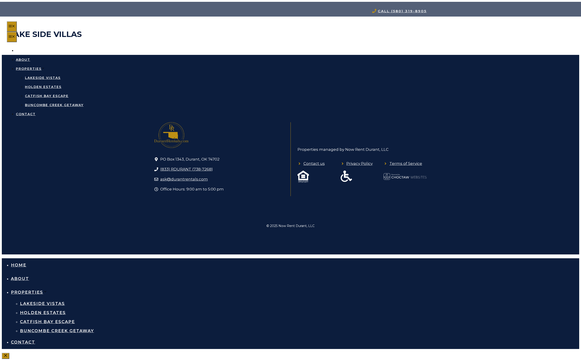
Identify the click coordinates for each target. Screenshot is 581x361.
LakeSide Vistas (43, 78)
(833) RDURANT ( (177, 169)
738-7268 (203, 169)
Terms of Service (405, 163)
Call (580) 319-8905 (402, 11)
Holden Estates (43, 87)
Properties (29, 69)
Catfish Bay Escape (47, 96)
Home (22, 51)
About (23, 60)
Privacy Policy (359, 163)
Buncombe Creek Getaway (54, 105)
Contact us (314, 163)
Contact (26, 114)
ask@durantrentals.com (184, 179)
